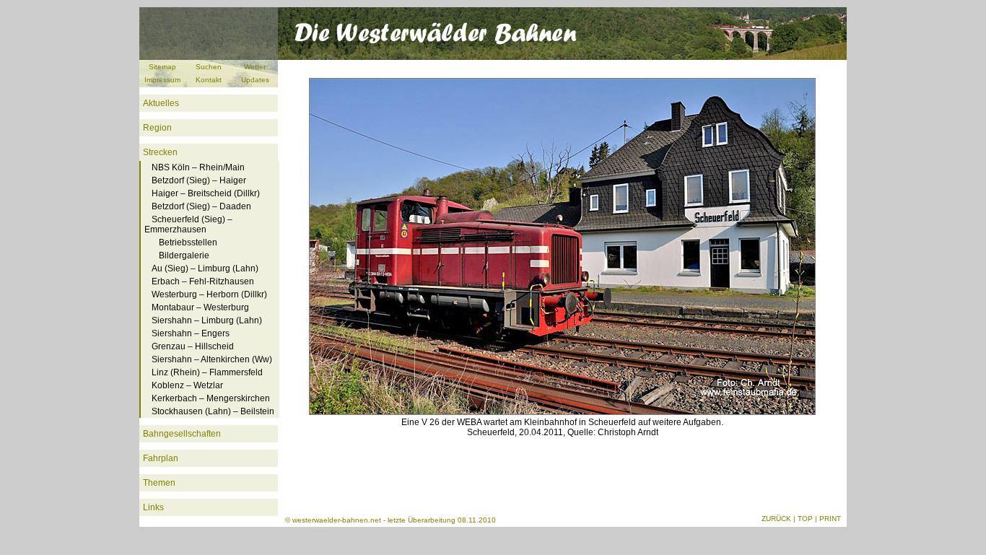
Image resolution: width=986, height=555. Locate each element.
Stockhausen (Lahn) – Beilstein (213, 411)
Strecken (160, 152)
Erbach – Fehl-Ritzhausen (203, 281)
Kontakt (209, 80)
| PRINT (828, 519)
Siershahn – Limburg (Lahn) (207, 320)
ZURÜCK (776, 519)
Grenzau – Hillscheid (193, 346)
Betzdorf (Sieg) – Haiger (199, 180)
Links (153, 507)
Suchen (209, 67)
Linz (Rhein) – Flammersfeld (207, 372)
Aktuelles (161, 103)
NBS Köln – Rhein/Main (198, 167)
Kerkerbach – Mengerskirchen (211, 398)
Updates (255, 80)
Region (157, 128)
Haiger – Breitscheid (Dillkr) (206, 193)
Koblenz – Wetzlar (187, 385)
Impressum (162, 80)
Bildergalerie (184, 255)
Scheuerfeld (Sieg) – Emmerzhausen (188, 224)
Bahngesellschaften (182, 434)
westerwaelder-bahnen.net (336, 520)
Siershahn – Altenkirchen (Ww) (212, 359)
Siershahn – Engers (191, 333)
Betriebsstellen (188, 242)
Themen (159, 483)
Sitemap (162, 67)
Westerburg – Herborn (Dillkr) (209, 294)
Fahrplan (160, 458)
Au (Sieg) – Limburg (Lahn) (205, 268)
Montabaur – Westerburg (200, 307)
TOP (805, 519)
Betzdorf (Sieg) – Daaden (201, 206)
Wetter (255, 67)
